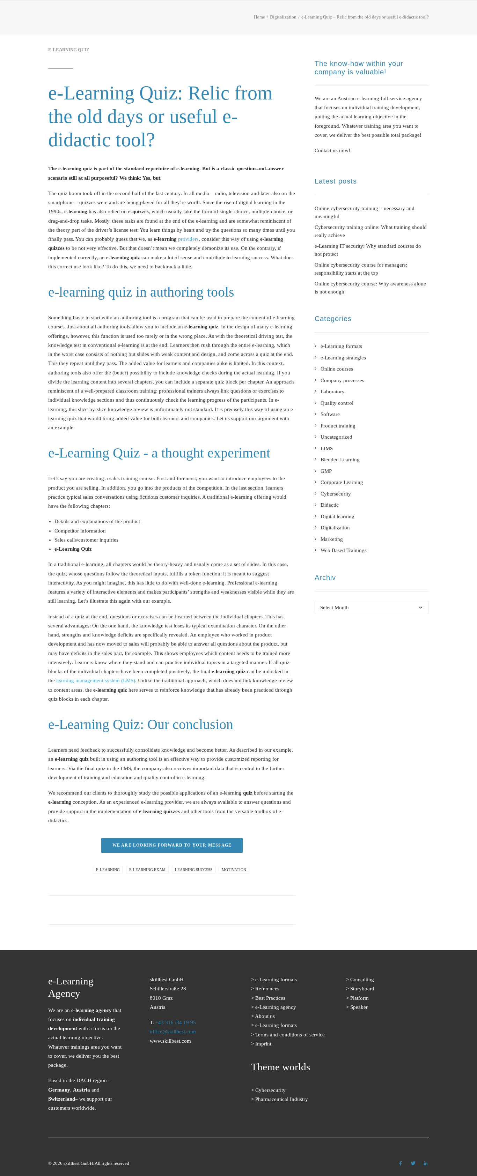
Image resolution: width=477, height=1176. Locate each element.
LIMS (327, 448)
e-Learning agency (275, 1007)
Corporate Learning (342, 482)
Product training (338, 426)
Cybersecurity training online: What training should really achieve (371, 231)
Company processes (342, 380)
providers (188, 239)
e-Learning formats (143, 19)
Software (330, 414)
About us (286, 19)
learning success (193, 870)
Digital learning (337, 516)
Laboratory (333, 391)
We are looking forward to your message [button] (172, 845)
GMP (326, 471)
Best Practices (243, 19)
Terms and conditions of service (290, 1034)
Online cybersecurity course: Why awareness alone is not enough (370, 288)
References (196, 19)
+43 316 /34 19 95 (175, 1022)
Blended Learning (340, 459)
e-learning (108, 870)
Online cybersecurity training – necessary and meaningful (364, 212)
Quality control (337, 403)
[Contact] (176, 1082)
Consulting (362, 979)
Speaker (359, 1007)
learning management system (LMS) (95, 680)
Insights (320, 19)
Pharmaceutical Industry (281, 1099)
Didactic (330, 505)
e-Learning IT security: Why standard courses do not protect (368, 250)
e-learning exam (147, 870)
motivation (234, 870)
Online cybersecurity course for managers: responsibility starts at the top (361, 269)
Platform (359, 998)
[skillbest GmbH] (58, 17)
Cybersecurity (336, 494)
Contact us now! (332, 150)
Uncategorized (336, 437)
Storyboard (362, 988)
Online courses (337, 369)
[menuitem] (146, 19)
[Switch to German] (423, 19)
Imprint (263, 1044)
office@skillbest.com (173, 1031)
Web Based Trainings (344, 550)
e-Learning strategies (343, 357)
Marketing (332, 539)
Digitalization (335, 527)
